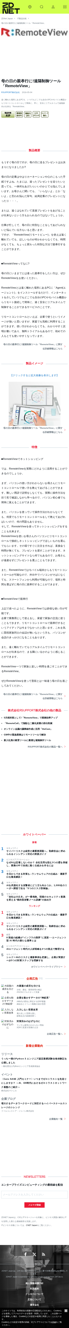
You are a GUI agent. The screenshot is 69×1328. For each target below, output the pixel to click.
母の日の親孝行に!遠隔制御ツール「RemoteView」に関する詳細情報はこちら (33, 346)
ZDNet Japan (7, 18)
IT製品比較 (22, 18)
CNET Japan (31, 1225)
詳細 (54, 1322)
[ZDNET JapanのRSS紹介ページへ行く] (43, 1254)
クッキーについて (34, 1294)
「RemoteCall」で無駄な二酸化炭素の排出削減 (28, 723)
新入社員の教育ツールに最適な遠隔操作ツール (27, 740)
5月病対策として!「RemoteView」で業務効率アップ (31, 717)
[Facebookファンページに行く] (25, 1254)
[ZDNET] (11, 7)
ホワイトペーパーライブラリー (47, 966)
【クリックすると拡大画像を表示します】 (34, 375)
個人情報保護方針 (34, 1283)
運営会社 (34, 1305)
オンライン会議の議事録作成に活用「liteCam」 (28, 729)
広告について (34, 1299)
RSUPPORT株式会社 (10, 92)
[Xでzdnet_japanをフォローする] (34, 1254)
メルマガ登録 (34, 1205)
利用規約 (34, 1288)
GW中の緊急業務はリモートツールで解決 (25, 734)
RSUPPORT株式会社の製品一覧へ (45, 746)
